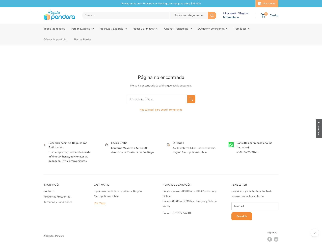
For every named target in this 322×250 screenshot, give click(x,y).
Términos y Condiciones (58, 202)
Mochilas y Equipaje (111, 29)
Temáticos (240, 29)
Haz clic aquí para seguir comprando (161, 110)
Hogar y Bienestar (144, 29)
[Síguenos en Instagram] (276, 239)
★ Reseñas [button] (319, 128)
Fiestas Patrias (82, 39)
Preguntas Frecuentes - (58, 197)
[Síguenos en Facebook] (269, 239)
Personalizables (80, 29)
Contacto (49, 191)
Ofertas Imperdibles (56, 39)
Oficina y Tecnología (176, 29)
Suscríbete (269, 3)
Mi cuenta (229, 17)
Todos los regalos (54, 29)
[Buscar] (212, 15)
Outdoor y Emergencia (211, 29)
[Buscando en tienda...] (191, 99)
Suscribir (241, 216)
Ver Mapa (99, 203)
